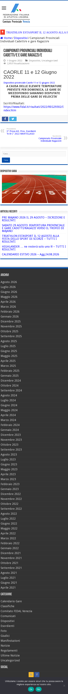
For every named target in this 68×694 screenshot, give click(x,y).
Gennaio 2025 (10, 375)
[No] (64, 685)
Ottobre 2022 (9, 503)
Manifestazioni (10, 640)
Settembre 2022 (11, 508)
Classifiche (7, 606)
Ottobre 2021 (9, 563)
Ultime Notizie (10, 655)
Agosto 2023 (9, 454)
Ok (31, 689)
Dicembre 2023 (11, 434)
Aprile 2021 (8, 587)
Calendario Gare (11, 601)
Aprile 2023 (8, 474)
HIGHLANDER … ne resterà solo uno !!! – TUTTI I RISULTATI (34, 248)
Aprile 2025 (8, 361)
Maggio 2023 (9, 469)
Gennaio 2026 (10, 316)
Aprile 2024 (8, 415)
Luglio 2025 (8, 346)
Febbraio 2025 (10, 370)
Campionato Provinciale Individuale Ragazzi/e (50, 138)
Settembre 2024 (11, 390)
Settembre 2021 (11, 568)
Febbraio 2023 (10, 484)
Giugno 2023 (9, 464)
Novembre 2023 (11, 439)
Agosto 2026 (9, 282)
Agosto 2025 (9, 341)
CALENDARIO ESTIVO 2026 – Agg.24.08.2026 (30, 254)
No (38, 689)
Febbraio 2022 (10, 543)
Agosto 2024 (9, 395)
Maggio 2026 (9, 296)
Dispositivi (21, 38)
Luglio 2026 (8, 287)
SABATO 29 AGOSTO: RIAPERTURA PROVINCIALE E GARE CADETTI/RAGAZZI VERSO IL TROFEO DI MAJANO (33, 228)
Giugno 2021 (9, 582)
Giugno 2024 (9, 405)
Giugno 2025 (9, 351)
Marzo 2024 (8, 420)
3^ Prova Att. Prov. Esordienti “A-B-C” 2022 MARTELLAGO (21, 131)
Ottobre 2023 (9, 444)
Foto (4, 630)
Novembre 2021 (11, 558)
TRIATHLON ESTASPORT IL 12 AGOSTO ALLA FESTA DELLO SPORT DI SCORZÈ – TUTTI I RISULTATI (30, 238)
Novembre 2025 (11, 326)
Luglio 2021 (8, 577)
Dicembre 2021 (11, 553)
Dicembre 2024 (11, 380)
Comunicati (8, 616)
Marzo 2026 (8, 306)
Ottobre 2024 (9, 385)
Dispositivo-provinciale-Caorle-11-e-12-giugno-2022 (29, 82)
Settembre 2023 (11, 449)
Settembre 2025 (11, 336)
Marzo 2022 (8, 538)
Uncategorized (49, 60)
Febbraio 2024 (10, 425)
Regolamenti (9, 650)
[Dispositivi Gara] (34, 188)
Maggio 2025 (9, 356)
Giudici (5, 635)
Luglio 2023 (8, 459)
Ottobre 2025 (9, 331)
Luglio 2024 (8, 400)
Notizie (5, 645)
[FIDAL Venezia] (34, 13)
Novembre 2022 (11, 499)
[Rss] (31, 674)
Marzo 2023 (8, 479)
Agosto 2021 (9, 572)
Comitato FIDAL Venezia (16, 611)
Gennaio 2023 (10, 489)
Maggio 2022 (9, 528)
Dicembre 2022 (11, 494)
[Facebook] (36, 674)
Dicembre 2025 (11, 321)
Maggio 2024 (9, 410)
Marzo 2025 (8, 365)
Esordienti (7, 626)
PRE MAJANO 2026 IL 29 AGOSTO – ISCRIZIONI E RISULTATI (33, 219)
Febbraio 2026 (10, 311)
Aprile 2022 (8, 533)
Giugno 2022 (9, 523)
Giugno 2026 (9, 291)
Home (7, 38)
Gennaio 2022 (10, 548)
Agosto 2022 (9, 513)
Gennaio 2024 (10, 430)
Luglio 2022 (8, 518)
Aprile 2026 (8, 301)
